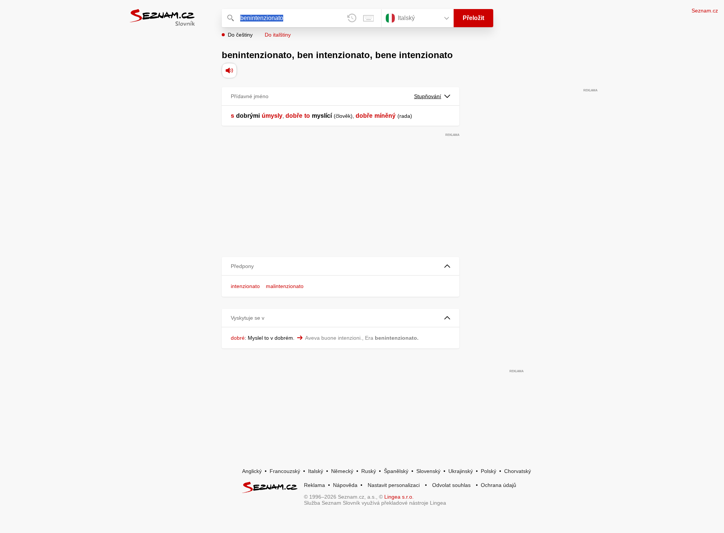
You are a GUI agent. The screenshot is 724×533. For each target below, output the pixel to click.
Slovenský (428, 471)
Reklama (314, 485)
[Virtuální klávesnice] (368, 18)
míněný (385, 115)
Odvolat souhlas (451, 485)
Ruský (368, 471)
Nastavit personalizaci (394, 485)
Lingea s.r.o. (399, 497)
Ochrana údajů (498, 485)
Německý (342, 471)
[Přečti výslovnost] (229, 70)
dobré (238, 338)
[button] (340, 266)
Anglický (252, 471)
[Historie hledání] (352, 18)
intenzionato (245, 286)
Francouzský (285, 471)
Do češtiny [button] (240, 35)
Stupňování (427, 96)
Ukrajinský (460, 471)
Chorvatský (517, 471)
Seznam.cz (705, 11)
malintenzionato (285, 286)
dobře (293, 115)
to (307, 115)
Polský (488, 471)
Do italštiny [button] (278, 35)
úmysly (272, 115)
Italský (315, 471)
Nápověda (345, 485)
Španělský (396, 471)
